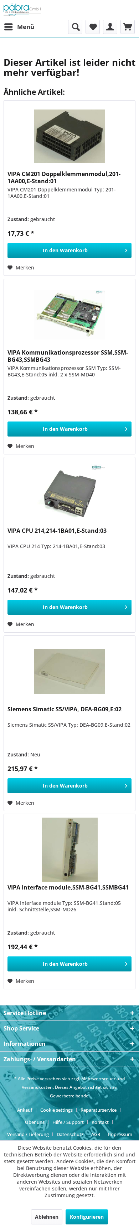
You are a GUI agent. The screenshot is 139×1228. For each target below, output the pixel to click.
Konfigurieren (87, 1216)
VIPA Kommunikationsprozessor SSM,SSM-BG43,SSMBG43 (67, 356)
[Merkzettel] (93, 27)
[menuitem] (19, 27)
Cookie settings (56, 1110)
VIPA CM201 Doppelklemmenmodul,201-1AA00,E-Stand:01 (63, 177)
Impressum (120, 1134)
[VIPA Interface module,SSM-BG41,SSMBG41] (69, 850)
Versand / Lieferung (28, 1134)
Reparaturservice (99, 1110)
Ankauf (24, 1110)
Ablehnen (46, 1216)
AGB (95, 1134)
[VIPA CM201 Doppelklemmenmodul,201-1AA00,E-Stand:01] (69, 136)
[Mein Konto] (110, 27)
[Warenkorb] (127, 27)
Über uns (35, 1122)
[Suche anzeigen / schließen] (75, 27)
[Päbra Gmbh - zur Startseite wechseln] (22, 10)
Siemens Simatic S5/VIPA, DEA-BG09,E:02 (64, 709)
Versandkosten (37, 1087)
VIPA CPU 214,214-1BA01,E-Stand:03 (57, 531)
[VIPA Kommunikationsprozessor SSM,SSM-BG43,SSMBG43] (69, 315)
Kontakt (100, 1122)
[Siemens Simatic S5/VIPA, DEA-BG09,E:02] (69, 671)
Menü (25, 27)
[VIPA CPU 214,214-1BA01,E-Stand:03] (69, 493)
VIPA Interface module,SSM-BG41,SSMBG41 (68, 887)
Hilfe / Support (68, 1122)
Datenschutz (70, 1134)
